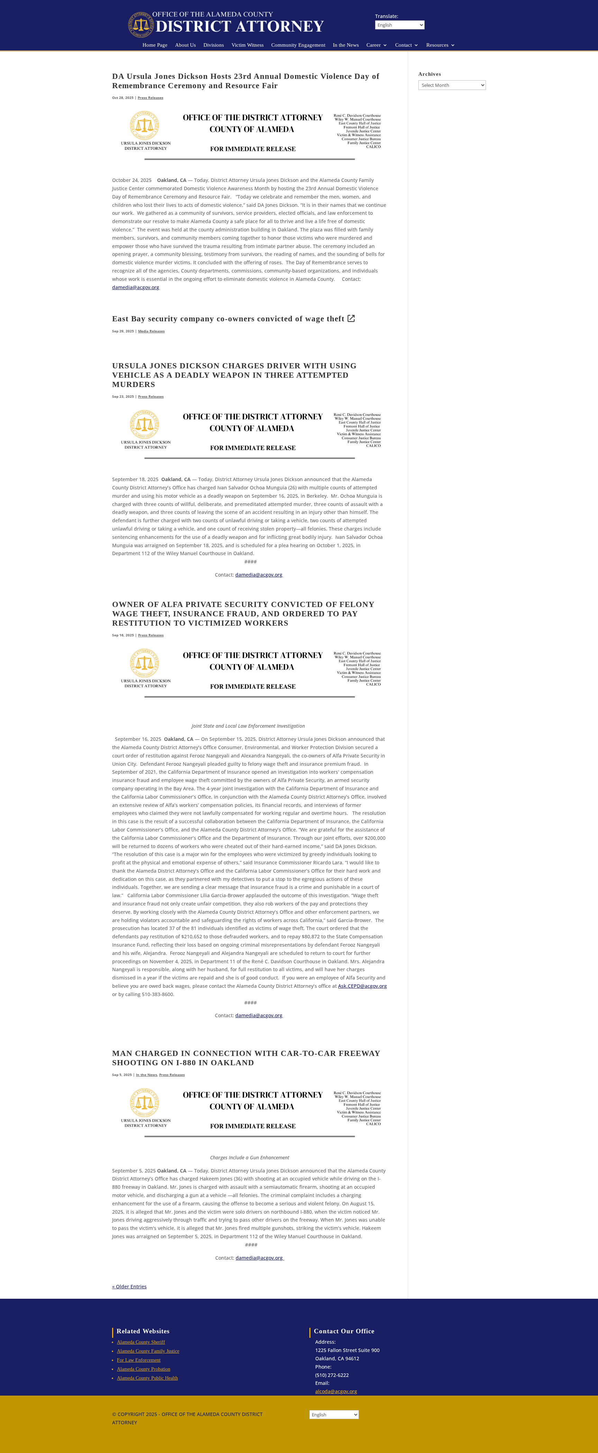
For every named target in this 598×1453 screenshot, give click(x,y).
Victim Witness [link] (248, 45)
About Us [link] (185, 45)
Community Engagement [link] (298, 45)
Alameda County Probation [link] (143, 1369)
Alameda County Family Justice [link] (148, 1351)
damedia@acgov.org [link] (260, 1257)
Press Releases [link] (150, 97)
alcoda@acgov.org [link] (336, 1391)
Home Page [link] (155, 45)
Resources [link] (437, 45)
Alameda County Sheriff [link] (141, 1342)
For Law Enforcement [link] (139, 1360)
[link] (233, 38)
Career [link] (373, 45)
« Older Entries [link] (129, 1286)
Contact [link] (403, 45)
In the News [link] (346, 45)
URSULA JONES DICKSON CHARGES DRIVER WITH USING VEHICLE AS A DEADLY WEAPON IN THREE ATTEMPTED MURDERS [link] (234, 375)
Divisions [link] (213, 45)
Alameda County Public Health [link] (147, 1378)
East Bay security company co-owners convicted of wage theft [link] (228, 318)
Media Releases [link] (151, 331)
